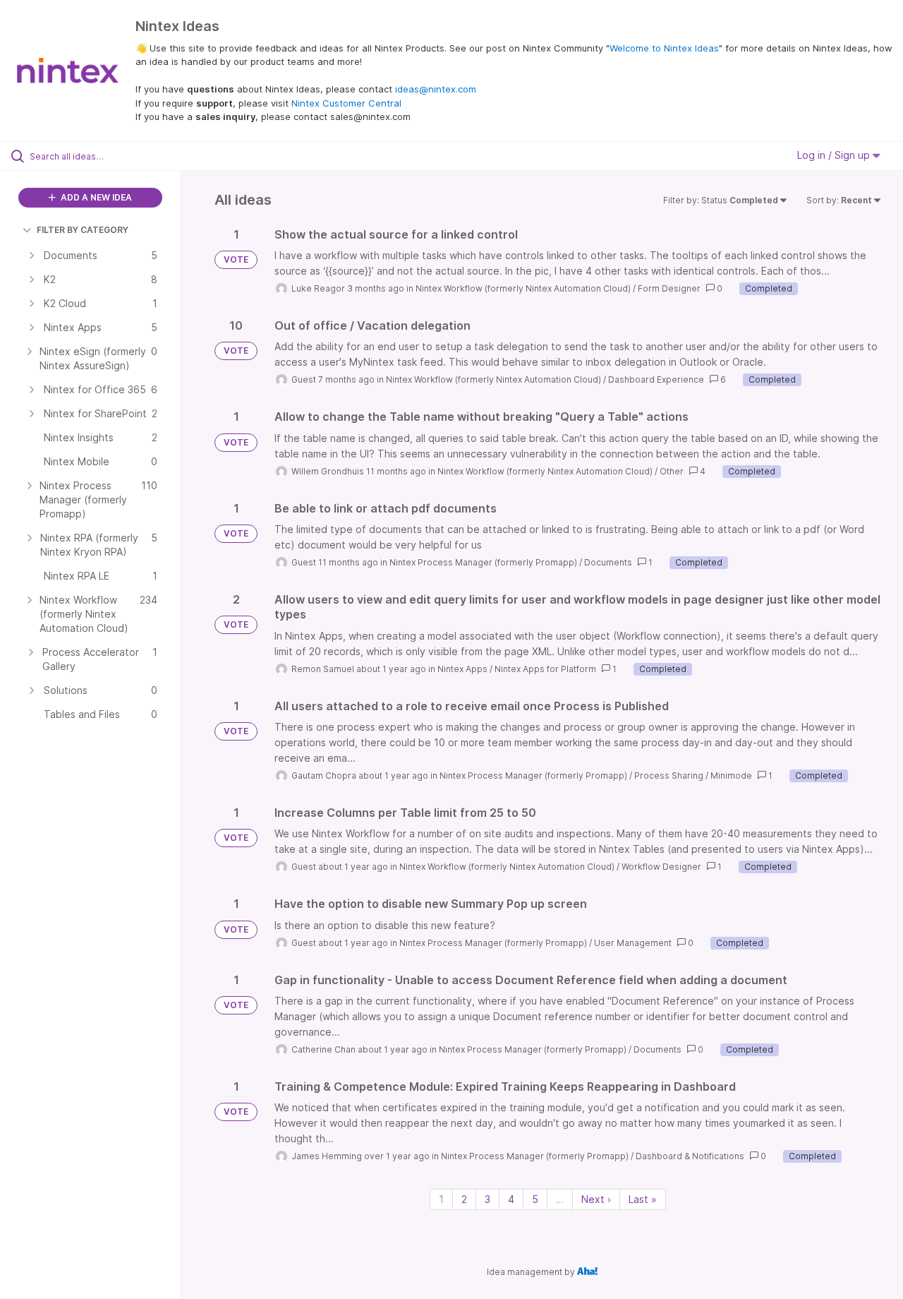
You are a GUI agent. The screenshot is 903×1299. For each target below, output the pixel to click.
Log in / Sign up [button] (835, 155)
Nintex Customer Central (346, 103)
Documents (608, 562)
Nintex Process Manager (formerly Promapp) (483, 562)
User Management (633, 943)
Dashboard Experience (656, 379)
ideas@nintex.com (435, 89)
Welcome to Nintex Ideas (664, 48)
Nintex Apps (462, 669)
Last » (643, 1199)
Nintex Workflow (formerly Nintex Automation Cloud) (523, 288)
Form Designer (669, 288)
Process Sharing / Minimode (693, 775)
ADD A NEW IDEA (95, 197)
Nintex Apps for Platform (545, 669)
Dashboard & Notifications (690, 1156)
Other (672, 471)
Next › (596, 1199)
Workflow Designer (661, 866)
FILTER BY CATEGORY (82, 230)
